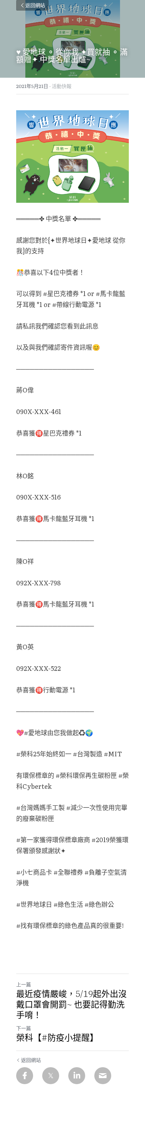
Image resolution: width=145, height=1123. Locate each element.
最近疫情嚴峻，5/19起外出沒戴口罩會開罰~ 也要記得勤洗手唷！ (71, 1004)
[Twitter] (50, 1075)
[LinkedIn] (76, 1075)
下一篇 (23, 1028)
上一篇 (23, 984)
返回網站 (35, 5)
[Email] (102, 1075)
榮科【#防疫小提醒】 (57, 1037)
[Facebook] (24, 1075)
